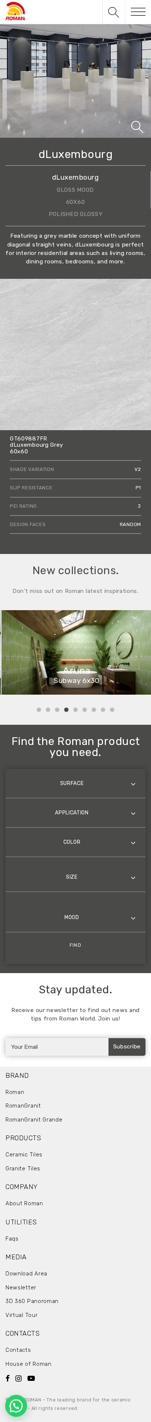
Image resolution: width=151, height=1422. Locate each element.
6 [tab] (84, 710)
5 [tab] (75, 710)
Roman (15, 1092)
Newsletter (20, 1287)
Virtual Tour (21, 1315)
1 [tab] (39, 710)
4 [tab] (66, 710)
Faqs (12, 1238)
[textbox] (75, 783)
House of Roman (28, 1364)
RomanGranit (23, 1105)
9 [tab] (112, 710)
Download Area (26, 1273)
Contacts (18, 1350)
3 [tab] (57, 710)
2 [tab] (48, 710)
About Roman (24, 1203)
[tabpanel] (75, 652)
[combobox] (75, 783)
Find (75, 945)
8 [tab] (103, 710)
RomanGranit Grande (34, 1119)
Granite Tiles (22, 1168)
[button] (16, 1406)
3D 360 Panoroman (32, 1301)
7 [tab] (94, 710)
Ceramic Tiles (24, 1154)
